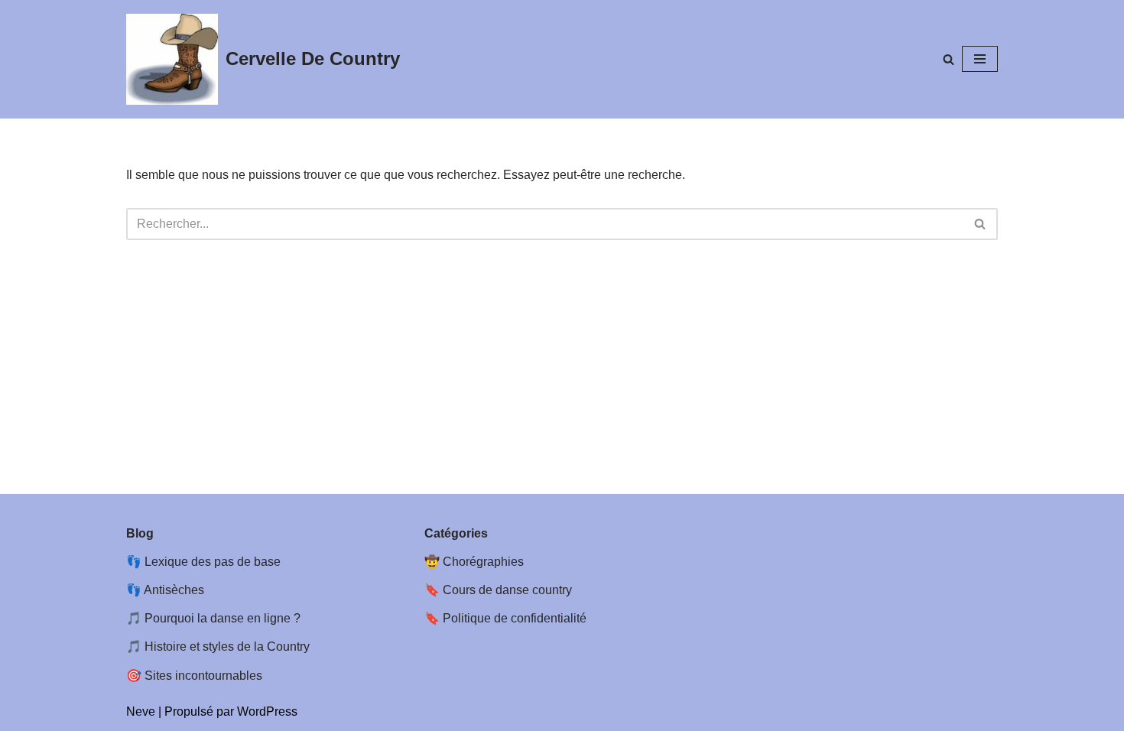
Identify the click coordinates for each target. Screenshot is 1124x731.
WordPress (267, 711)
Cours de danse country (507, 589)
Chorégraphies (483, 561)
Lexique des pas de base (213, 561)
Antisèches (174, 589)
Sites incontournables (203, 675)
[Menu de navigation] (980, 59)
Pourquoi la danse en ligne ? (222, 618)
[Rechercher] (948, 59)
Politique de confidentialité (514, 618)
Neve (140, 711)
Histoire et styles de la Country (227, 646)
